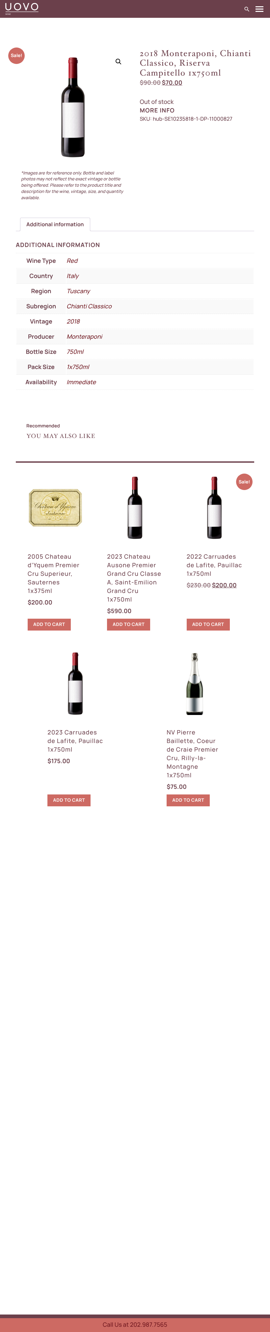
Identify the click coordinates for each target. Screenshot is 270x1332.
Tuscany (78, 291)
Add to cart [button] (49, 624)
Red (72, 261)
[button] (118, 62)
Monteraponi (84, 337)
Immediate (81, 382)
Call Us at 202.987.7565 (135, 1325)
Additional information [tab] (55, 224)
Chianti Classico (89, 306)
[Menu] (259, 9)
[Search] (247, 9)
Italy (72, 276)
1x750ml (78, 367)
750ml (75, 352)
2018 (73, 321)
